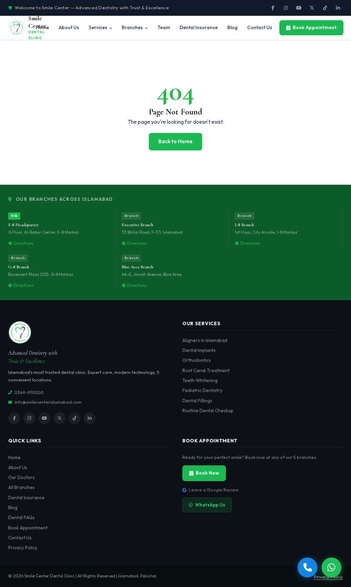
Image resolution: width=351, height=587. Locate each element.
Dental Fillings (197, 401)
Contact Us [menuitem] (259, 27)
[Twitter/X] (59, 418)
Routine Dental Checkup (207, 410)
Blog (12, 507)
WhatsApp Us (210, 504)
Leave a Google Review (214, 489)
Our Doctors (21, 477)
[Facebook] (273, 8)
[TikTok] (325, 8)
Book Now (207, 473)
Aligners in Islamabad (204, 340)
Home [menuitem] (42, 27)
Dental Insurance (26, 497)
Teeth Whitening (200, 380)
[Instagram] (286, 8)
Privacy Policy (22, 548)
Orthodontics (196, 360)
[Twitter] (312, 8)
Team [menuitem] (163, 27)
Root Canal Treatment (206, 370)
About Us (17, 467)
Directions (24, 243)
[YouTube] (299, 8)
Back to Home (175, 141)
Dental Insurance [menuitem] (199, 27)
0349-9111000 (29, 392)
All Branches (21, 487)
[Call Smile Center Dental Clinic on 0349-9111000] (307, 567)
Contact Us (20, 538)
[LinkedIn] (338, 8)
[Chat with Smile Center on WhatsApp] (331, 567)
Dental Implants (199, 350)
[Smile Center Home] (88, 332)
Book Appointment (315, 27)
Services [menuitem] (98, 27)
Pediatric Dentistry (202, 390)
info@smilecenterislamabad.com (48, 402)
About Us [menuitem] (69, 27)
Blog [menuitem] (232, 27)
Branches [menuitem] (132, 27)
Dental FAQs (21, 517)
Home (14, 457)
